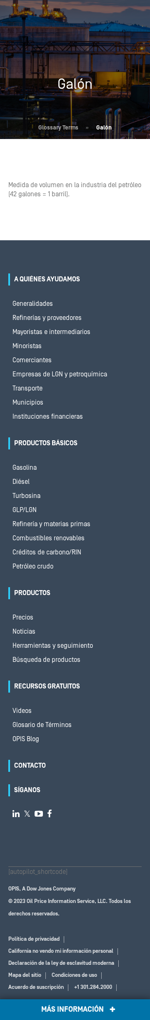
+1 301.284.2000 (93, 987)
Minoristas (27, 346)
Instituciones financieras (47, 416)
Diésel (21, 482)
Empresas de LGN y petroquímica (59, 374)
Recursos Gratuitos (47, 686)
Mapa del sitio (24, 975)
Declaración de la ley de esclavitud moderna (61, 963)
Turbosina (26, 496)
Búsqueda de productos (46, 660)
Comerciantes (32, 360)
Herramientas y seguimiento (52, 645)
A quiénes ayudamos (47, 279)
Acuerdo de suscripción (36, 987)
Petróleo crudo (32, 566)
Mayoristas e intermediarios (51, 332)
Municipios (27, 402)
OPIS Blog (25, 739)
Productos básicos (46, 443)
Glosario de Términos (42, 725)
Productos (32, 593)
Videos (22, 711)
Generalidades (32, 303)
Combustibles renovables (48, 538)
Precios (22, 617)
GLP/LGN (24, 510)
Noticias (23, 631)
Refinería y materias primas (51, 524)
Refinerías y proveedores (47, 318)
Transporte (27, 388)
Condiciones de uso (74, 975)
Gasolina (24, 467)
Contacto (30, 765)
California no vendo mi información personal (60, 951)
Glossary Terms (58, 127)
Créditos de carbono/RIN (46, 552)
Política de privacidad (34, 939)
